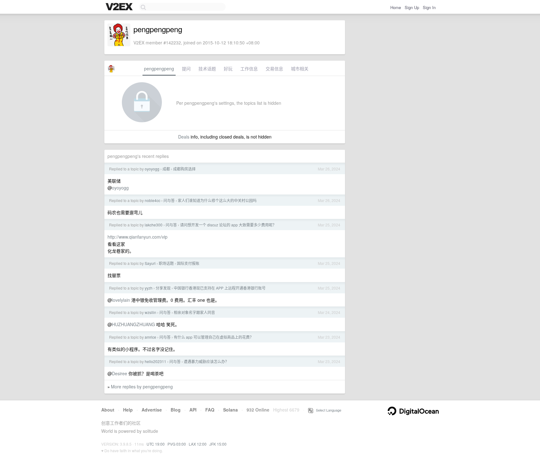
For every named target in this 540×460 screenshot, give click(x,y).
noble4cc (152, 200)
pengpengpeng (159, 68)
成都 (166, 168)
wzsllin (150, 312)
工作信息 (249, 68)
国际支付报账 (188, 263)
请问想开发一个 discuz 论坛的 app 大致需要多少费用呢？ (228, 224)
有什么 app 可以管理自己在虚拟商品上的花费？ (213, 337)
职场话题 (166, 263)
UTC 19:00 (156, 444)
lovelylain (121, 300)
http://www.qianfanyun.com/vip (138, 237)
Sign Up (412, 7)
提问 (186, 68)
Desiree (119, 373)
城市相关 (299, 68)
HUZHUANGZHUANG (133, 324)
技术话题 (207, 68)
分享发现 (163, 288)
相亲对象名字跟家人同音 (194, 312)
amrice (150, 337)
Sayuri (150, 263)
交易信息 (274, 68)
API (193, 410)
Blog (176, 410)
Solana (230, 410)
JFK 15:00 (218, 444)
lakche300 (153, 224)
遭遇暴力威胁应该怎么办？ (206, 361)
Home (395, 7)
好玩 (228, 68)
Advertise (152, 410)
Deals (183, 137)
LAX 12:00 (198, 444)
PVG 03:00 (177, 444)
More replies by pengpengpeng (142, 386)
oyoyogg (152, 168)
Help (128, 410)
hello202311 (155, 361)
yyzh (148, 288)
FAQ (209, 410)
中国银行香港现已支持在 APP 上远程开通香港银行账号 (220, 288)
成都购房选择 (184, 168)
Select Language (327, 409)
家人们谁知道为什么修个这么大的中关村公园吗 (217, 200)
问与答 (169, 200)
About (107, 410)
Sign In (429, 7)
